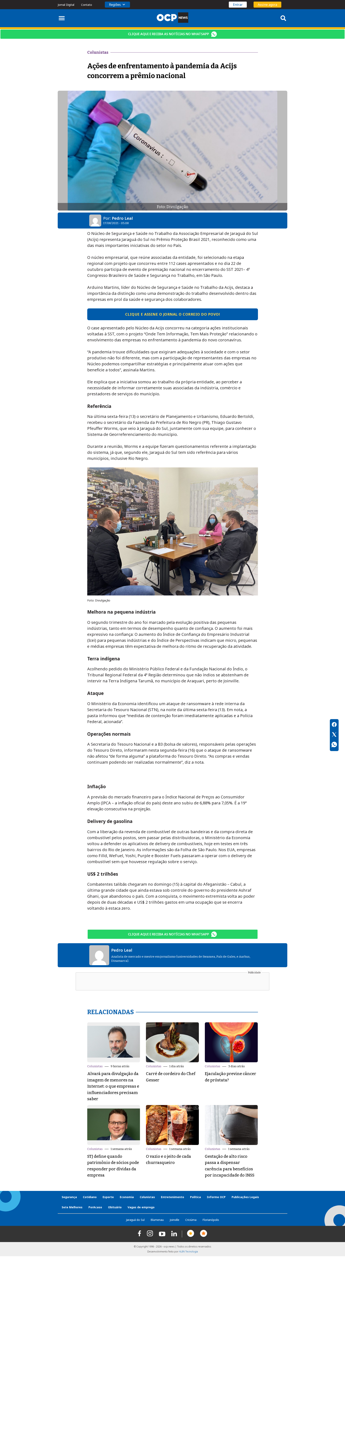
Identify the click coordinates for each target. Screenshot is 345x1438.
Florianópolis (210, 1220)
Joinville (174, 1220)
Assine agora (267, 4)
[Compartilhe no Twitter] (334, 735)
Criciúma (190, 1220)
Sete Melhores (72, 1207)
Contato (86, 5)
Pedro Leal (122, 218)
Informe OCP (216, 1197)
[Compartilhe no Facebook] (334, 725)
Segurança (69, 1197)
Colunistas (95, 1066)
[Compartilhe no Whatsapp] (334, 745)
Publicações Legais (245, 1197)
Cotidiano (90, 1197)
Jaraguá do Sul (135, 1220)
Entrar (238, 4)
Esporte (108, 1197)
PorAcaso (95, 1207)
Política (195, 1197)
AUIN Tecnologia (188, 1251)
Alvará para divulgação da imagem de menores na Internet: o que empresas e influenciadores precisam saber (113, 1086)
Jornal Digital (66, 5)
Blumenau (157, 1220)
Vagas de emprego (141, 1207)
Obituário (115, 1207)
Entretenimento (172, 1197)
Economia (127, 1197)
